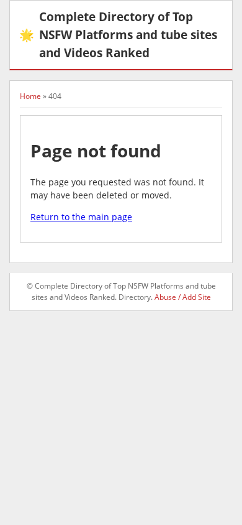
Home (30, 96)
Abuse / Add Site (183, 297)
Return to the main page (81, 217)
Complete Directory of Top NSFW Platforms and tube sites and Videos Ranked (118, 34)
